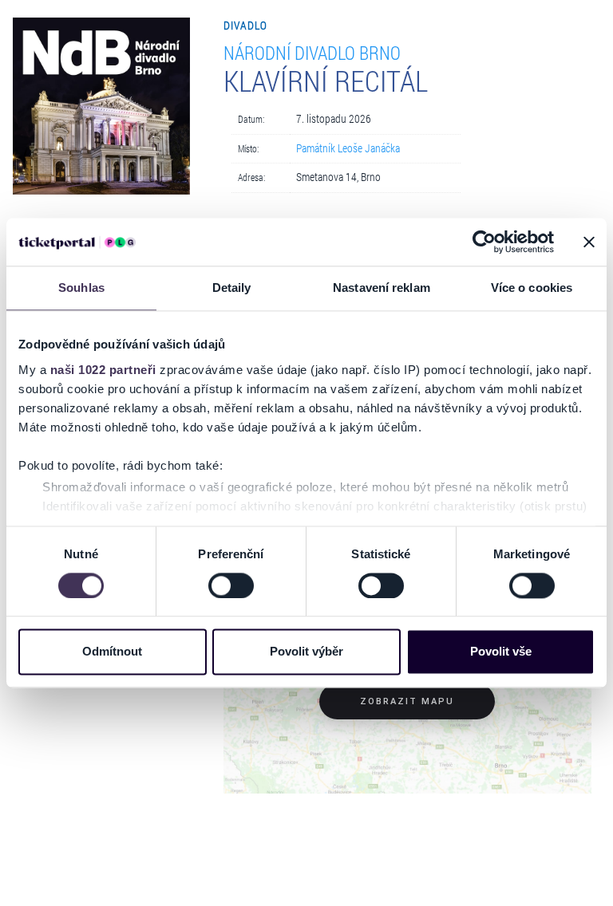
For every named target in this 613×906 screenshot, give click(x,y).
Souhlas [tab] (81, 287)
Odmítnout (112, 652)
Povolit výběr (306, 652)
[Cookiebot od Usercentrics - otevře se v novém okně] (484, 242)
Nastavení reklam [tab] (381, 287)
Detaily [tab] (231, 287)
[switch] (231, 585)
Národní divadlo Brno (312, 52)
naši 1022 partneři (103, 369)
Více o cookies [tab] (531, 287)
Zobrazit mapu (407, 701)
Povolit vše (501, 652)
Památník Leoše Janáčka (348, 148)
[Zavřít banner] (589, 241)
